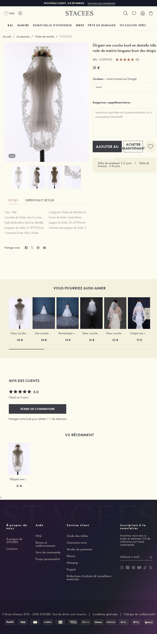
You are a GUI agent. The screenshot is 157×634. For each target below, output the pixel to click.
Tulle (13, 212)
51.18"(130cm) (35, 228)
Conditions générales (105, 614)
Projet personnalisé (48, 559)
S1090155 (66, 36)
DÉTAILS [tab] (13, 200)
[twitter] (151, 567)
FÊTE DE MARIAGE (102, 25)
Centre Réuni (74, 217)
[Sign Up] (151, 556)
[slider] (125, 59)
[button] (147, 313)
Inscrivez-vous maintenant (101, 3)
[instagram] (122, 567)
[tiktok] (145, 567)
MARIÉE (23, 25)
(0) (137, 59)
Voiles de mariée (44, 36)
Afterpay (72, 563)
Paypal (71, 569)
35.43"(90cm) (77, 222)
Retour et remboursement (45, 544)
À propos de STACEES (14, 540)
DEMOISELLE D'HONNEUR (52, 25)
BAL (11, 25)
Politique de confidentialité (139, 614)
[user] (142, 13)
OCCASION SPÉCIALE (136, 25)
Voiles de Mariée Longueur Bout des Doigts (86, 212)
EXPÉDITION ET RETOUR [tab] (40, 200)
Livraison (12, 549)
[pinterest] (133, 567)
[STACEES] (79, 13)
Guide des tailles (77, 536)
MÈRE (80, 25)
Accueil (7, 36)
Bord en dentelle (34, 222)
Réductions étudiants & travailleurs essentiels (89, 578)
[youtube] (139, 567)
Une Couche (34, 217)
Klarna (71, 556)
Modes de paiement (79, 549)
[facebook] (128, 567)
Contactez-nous (77, 543)
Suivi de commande (48, 552)
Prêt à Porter (31, 233)
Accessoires (22, 36)
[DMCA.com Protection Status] (149, 622)
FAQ (39, 536)
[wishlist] (134, 13)
